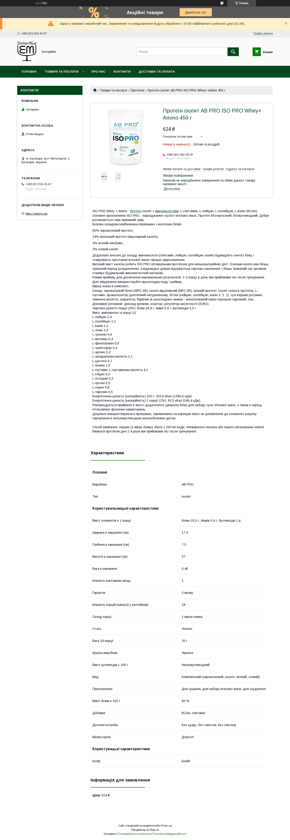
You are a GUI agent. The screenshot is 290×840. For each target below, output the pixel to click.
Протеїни (137, 90)
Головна (28, 71)
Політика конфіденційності (169, 833)
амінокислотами (167, 211)
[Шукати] (233, 51)
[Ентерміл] (26, 60)
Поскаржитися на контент (134, 833)
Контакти (122, 71)
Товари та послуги (61, 71)
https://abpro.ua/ (37, 213)
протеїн (135, 211)
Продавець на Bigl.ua (145, 829)
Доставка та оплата (157, 71)
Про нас (98, 71)
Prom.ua (166, 825)
